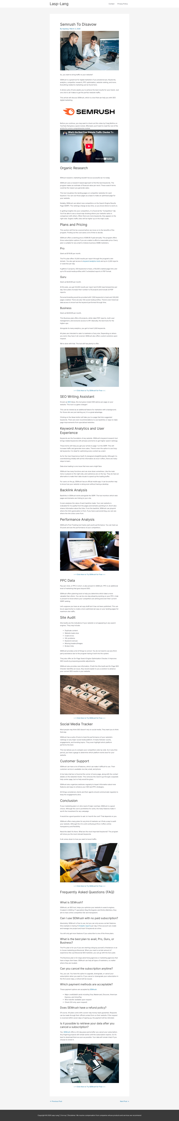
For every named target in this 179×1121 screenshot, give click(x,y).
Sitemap (63, 1115)
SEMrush (93, 989)
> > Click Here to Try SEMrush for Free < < (89, 391)
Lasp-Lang (59, 3)
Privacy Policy (122, 4)
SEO (69, 402)
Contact (111, 4)
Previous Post (56, 1101)
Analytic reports (85, 926)
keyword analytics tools (91, 261)
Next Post (124, 1101)
